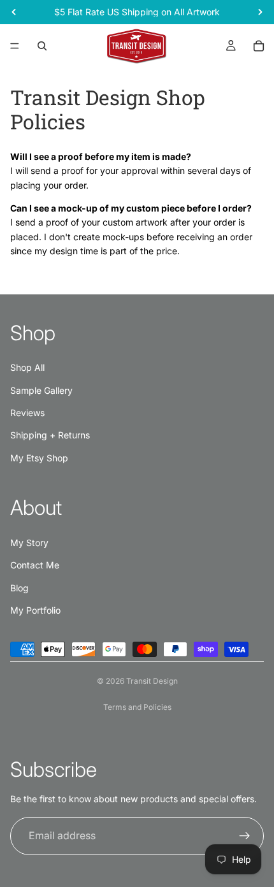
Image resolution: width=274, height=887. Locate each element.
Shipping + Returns (50, 434)
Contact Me (34, 564)
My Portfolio (35, 610)
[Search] (42, 46)
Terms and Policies (137, 707)
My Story (29, 542)
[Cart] (259, 46)
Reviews (27, 412)
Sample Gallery (41, 390)
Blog (19, 587)
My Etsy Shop (39, 457)
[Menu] (14, 46)
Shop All (27, 367)
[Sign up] (244, 836)
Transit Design (152, 681)
